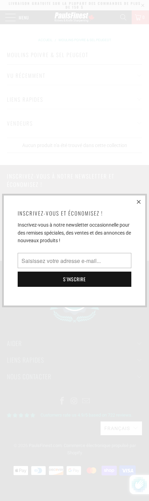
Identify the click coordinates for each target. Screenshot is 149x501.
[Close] (139, 201)
